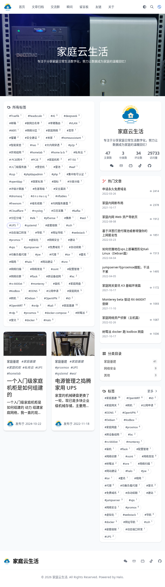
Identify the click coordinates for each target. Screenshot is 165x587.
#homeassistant (72, 138)
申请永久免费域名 (114, 189)
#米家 (50, 138)
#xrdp (36, 305)
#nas (34, 145)
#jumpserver (33, 247)
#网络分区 (32, 130)
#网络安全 (54, 240)
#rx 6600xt (16, 283)
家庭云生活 (59, 577)
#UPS (13, 225)
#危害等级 (40, 189)
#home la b (59, 152)
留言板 (84, 7)
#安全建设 (32, 138)
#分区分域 (16, 218)
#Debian (31, 298)
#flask (35, 276)
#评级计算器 (17, 189)
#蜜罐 (13, 138)
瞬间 (70, 7)
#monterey (39, 283)
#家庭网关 (74, 291)
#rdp (13, 313)
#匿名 (83, 254)
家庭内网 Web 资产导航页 (120, 217)
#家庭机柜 (54, 159)
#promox (16, 240)
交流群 (55, 7)
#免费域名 (55, 247)
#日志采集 (58, 211)
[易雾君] (10, 423)
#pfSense (51, 218)
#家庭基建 (70, 305)
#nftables (62, 196)
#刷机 (13, 298)
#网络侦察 (16, 276)
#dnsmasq (16, 196)
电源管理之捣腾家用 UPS (73, 384)
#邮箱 (13, 123)
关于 (111, 7)
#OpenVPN (52, 298)
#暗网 (13, 262)
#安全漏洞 (60, 189)
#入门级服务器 (19, 167)
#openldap (16, 181)
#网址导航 (58, 232)
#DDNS (34, 291)
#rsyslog (38, 211)
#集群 (68, 218)
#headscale (36, 116)
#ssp (13, 174)
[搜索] (152, 7)
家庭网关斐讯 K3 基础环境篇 (121, 285)
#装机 (57, 283)
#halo (29, 262)
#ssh (70, 225)
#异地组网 (16, 152)
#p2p (72, 145)
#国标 (56, 181)
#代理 (54, 254)
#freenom (16, 203)
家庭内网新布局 (112, 203)
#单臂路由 (55, 123)
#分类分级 (74, 181)
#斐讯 (13, 320)
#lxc (73, 276)
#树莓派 (81, 313)
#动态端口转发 (19, 232)
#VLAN (74, 123)
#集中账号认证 (76, 174)
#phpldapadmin (34, 174)
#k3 (69, 298)
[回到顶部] (155, 577)
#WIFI (14, 130)
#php (56, 174)
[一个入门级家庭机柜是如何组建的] (24, 344)
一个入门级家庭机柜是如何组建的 (25, 387)
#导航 (39, 232)
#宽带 (71, 130)
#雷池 (58, 167)
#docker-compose (57, 313)
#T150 (73, 159)
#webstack (79, 232)
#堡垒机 (41, 167)
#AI (54, 116)
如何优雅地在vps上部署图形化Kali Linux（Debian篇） (125, 251)
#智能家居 (16, 145)
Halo (119, 577)
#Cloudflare (17, 211)
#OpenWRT (17, 305)
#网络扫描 (16, 269)
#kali (51, 305)
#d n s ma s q (40, 196)
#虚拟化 (35, 240)
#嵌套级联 (52, 225)
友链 (98, 7)
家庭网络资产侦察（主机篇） (121, 318)
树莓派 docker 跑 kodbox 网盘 (123, 332)
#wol (84, 218)
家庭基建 (13, 361)
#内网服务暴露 (60, 203)
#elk (34, 218)
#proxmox (31, 313)
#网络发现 (37, 269)
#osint (56, 269)
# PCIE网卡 (17, 159)
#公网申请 (53, 291)
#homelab (37, 152)
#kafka (77, 211)
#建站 (72, 240)
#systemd (32, 225)
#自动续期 (76, 247)
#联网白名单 (33, 123)
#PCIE (36, 159)
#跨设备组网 (54, 276)
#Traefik (15, 116)
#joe (39, 254)
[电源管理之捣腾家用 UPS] (73, 344)
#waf (73, 167)
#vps (13, 247)
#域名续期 (37, 203)
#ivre (65, 262)
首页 (22, 7)
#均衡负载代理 (19, 254)
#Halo (48, 320)
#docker (31, 320)
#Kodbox (15, 291)
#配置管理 (74, 269)
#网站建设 (48, 262)
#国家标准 (38, 181)
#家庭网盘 (76, 283)
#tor (69, 254)
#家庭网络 (53, 130)
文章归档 (38, 7)
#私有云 (79, 152)
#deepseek (71, 116)
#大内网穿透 (53, 145)
